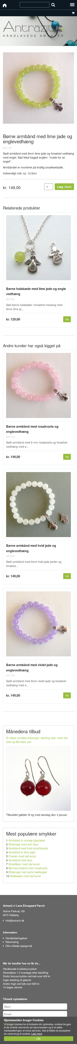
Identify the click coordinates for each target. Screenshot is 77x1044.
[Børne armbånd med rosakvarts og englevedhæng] (38, 387)
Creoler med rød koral (22, 856)
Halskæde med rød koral (25, 876)
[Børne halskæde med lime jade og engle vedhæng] (38, 249)
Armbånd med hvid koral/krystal (28, 848)
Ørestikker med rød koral (23, 864)
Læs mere (36, 1033)
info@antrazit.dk (15, 920)
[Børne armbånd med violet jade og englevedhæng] (38, 625)
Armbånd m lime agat (21, 852)
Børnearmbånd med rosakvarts (27, 868)
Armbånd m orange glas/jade (26, 840)
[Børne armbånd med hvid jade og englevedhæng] (38, 506)
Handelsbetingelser (16, 938)
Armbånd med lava (20, 860)
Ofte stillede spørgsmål (19, 946)
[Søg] (53, 5)
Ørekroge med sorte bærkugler (27, 872)
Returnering (12, 942)
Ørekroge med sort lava (23, 844)
